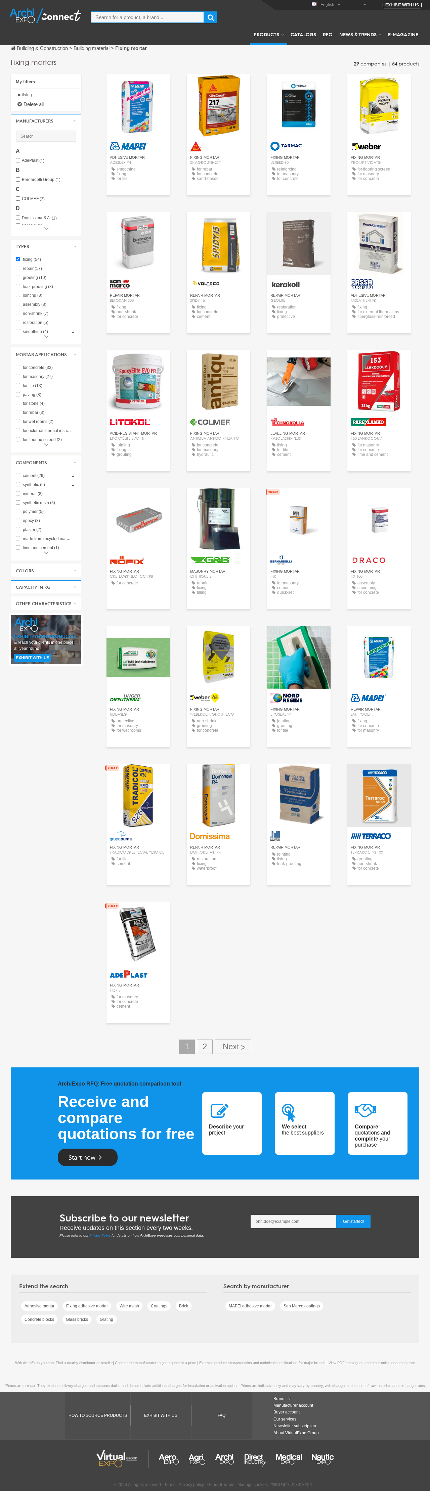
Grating (106, 1319)
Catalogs (303, 34)
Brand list (282, 1398)
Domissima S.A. (39, 218)
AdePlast (33, 160)
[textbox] (147, 17)
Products (266, 34)
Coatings (159, 1306)
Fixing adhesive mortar (87, 1306)
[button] (46, 121)
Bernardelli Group (41, 179)
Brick (183, 1306)
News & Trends (358, 34)
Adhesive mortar (39, 1306)
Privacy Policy (100, 1235)
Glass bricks (77, 1319)
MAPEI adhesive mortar (250, 1306)
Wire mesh (129, 1306)
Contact (138, 85)
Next (233, 1047)
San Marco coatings (302, 1306)
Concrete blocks (39, 1319)
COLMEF (33, 198)
